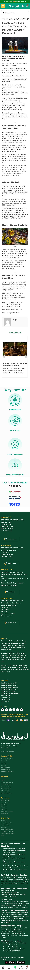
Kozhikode (26, 903)
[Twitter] (17, 709)
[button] (26, 356)
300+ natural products (16, 869)
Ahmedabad (23, 901)
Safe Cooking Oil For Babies (11, 313)
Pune (13, 901)
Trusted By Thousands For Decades (14, 910)
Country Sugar (13, 931)
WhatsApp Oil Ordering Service (11, 949)
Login (9, 968)
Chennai (5, 877)
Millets (3, 933)
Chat (15, 968)
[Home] (3, 967)
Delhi (5, 901)
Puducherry (8, 905)
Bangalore (20, 879)
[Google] (2, 709)
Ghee (3, 931)
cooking (4, 78)
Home (3, 18)
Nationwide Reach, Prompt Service (14, 888)
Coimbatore (15, 905)
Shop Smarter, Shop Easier (11, 941)
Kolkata (17, 901)
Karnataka (7, 892)
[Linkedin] (21, 709)
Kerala (12, 892)
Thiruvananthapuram (16, 903)
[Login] (9, 967)
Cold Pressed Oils (10, 18)
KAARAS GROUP (14, 957)
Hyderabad (13, 877)
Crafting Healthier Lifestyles (12, 926)
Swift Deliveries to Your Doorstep (14, 875)
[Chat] (15, 967)
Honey (7, 931)
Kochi (3, 905)
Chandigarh (7, 903)
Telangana (11, 894)
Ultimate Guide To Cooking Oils (12, 309)
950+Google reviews (17, 866)
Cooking (5, 63)
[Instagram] (13, 709)
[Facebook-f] (10, 709)
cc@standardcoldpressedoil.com (11, 743)
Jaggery (20, 931)
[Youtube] (6, 709)
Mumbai (9, 901)
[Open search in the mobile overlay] (15, 13)
